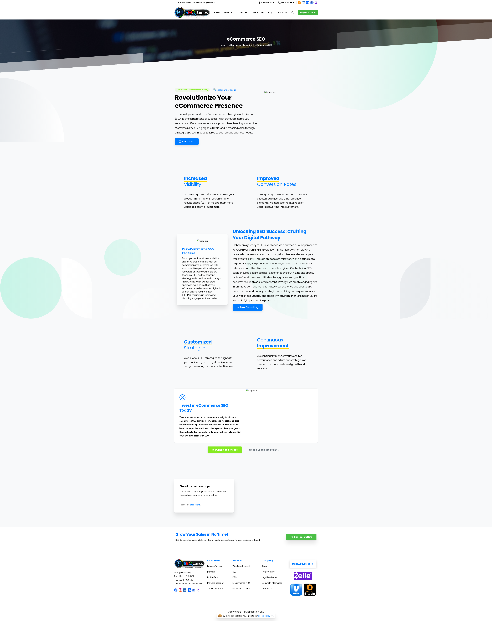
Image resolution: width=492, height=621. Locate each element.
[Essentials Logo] (189, 563)
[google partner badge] (224, 90)
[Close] (272, 616)
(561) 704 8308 (287, 2)
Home (222, 45)
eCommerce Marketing (240, 45)
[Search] (293, 12)
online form (195, 505)
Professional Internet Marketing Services (196, 2)
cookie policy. (264, 616)
